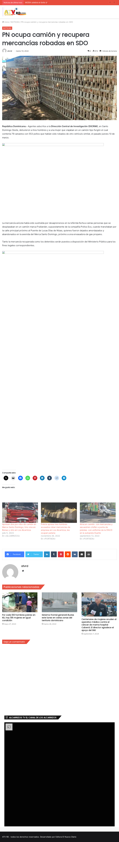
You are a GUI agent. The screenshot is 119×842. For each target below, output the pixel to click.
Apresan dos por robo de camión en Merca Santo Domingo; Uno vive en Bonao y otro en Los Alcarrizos (19, 527)
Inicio (6, 22)
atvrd (9, 51)
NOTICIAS (15, 22)
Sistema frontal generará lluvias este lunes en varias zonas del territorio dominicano (58, 617)
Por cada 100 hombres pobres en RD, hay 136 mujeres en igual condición (18, 617)
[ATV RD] (16, 11)
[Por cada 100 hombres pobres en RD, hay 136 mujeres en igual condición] (19, 602)
